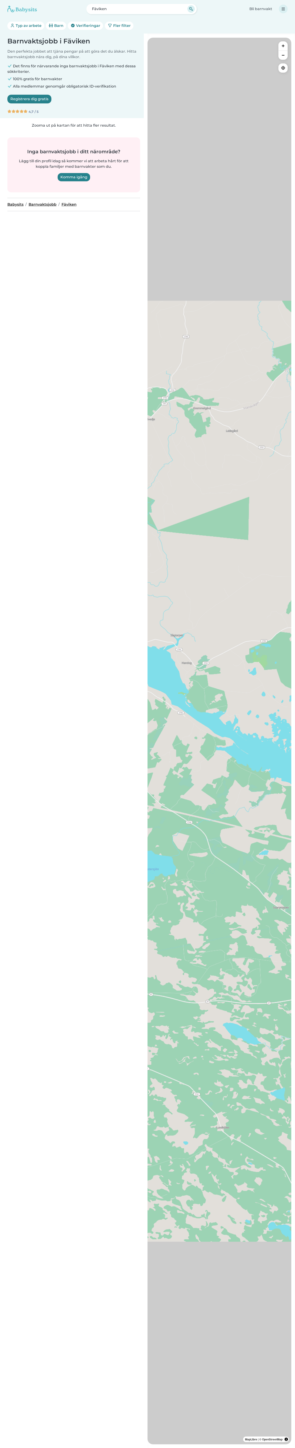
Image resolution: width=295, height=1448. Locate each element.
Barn (58, 25)
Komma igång (73, 177)
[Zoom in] (283, 46)
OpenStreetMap (272, 1439)
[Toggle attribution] (286, 1439)
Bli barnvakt (260, 9)
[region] (219, 741)
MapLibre (251, 1439)
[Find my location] (283, 68)
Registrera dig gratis (29, 99)
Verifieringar (87, 25)
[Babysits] (22, 9)
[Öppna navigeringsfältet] (283, 9)
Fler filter (121, 25)
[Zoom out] (283, 55)
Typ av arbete (28, 25)
